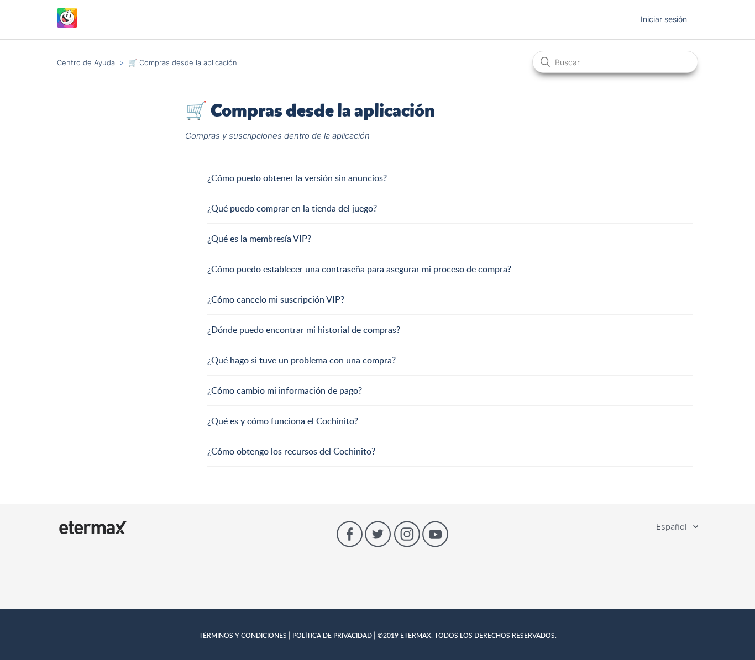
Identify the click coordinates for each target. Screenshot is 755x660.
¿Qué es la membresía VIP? (259, 239)
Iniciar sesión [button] (664, 19)
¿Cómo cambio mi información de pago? (284, 390)
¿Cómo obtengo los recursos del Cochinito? (291, 451)
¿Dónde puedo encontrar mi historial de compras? (303, 330)
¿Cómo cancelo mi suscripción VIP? (275, 299)
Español (672, 526)
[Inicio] (67, 25)
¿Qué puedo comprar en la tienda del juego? (292, 208)
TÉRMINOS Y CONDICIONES (244, 635)
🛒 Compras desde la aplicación (182, 62)
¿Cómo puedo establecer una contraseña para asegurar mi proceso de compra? (359, 269)
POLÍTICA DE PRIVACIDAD (332, 635)
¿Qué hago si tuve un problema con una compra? (301, 360)
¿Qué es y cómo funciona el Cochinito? (282, 421)
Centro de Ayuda (86, 62)
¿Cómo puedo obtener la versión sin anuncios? (298, 178)
